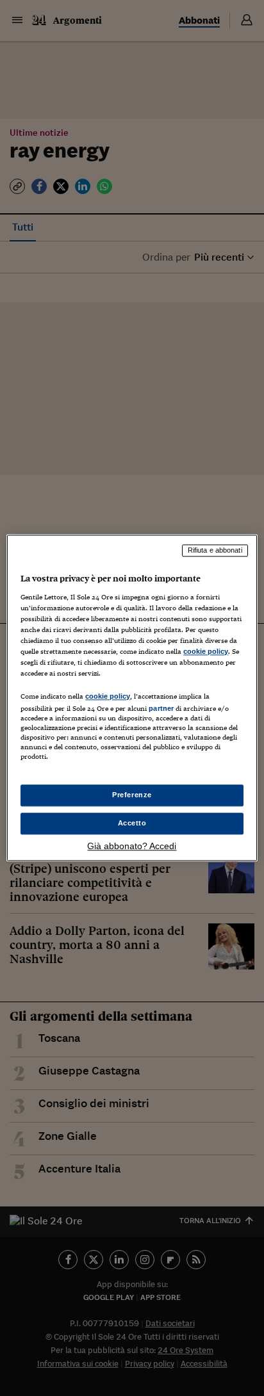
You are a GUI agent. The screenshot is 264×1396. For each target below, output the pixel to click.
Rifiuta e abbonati (215, 550)
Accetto (132, 823)
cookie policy (205, 651)
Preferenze (132, 795)
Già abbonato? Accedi (131, 846)
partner (161, 708)
